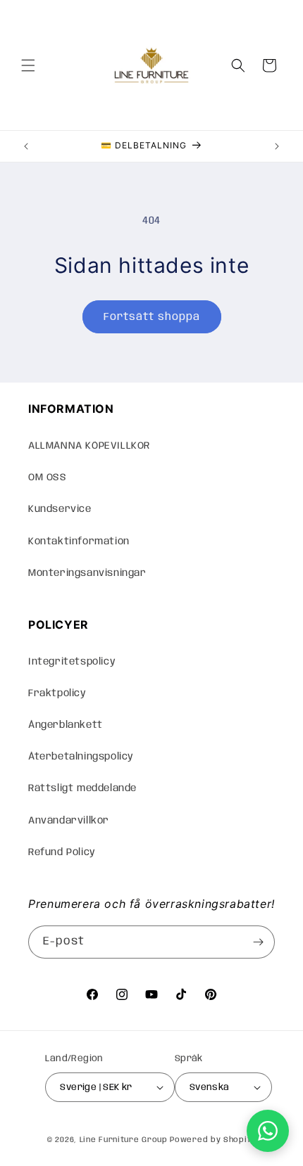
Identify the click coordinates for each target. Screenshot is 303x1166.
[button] (28, 65)
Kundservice (60, 509)
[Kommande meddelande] (276, 146)
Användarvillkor (68, 821)
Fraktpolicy (57, 693)
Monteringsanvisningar (87, 573)
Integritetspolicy (72, 662)
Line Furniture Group (124, 1140)
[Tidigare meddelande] (26, 146)
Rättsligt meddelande (82, 788)
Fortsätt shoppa (152, 317)
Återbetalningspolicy (81, 757)
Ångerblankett (65, 725)
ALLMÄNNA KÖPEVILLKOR (89, 446)
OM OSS (47, 477)
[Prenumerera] (258, 942)
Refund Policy (62, 852)
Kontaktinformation (79, 541)
